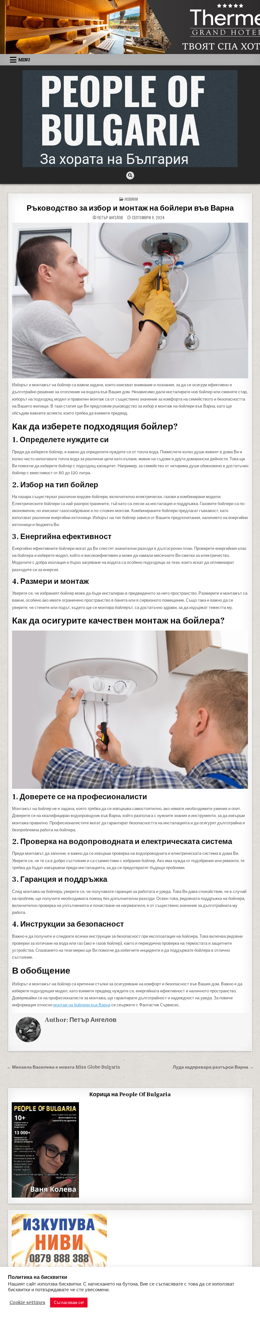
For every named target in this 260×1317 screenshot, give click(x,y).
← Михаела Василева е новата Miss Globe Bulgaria (63, 1067)
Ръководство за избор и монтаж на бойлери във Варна (130, 208)
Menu (24, 59)
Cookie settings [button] (27, 1302)
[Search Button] (130, 175)
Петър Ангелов (110, 218)
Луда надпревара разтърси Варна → (213, 1067)
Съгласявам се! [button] (69, 1302)
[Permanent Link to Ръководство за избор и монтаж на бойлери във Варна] (130, 300)
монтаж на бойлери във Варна (81, 1005)
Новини (131, 199)
